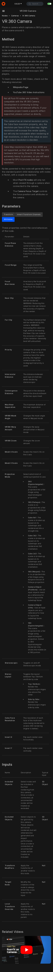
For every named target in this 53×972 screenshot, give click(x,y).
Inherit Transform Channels (29, 214)
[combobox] (34, 4)
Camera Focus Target (28, 191)
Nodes (5, 16)
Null (43, 865)
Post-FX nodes (26, 180)
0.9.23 (18, 4)
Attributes (8, 219)
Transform (8, 214)
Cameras (15, 16)
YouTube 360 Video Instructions (28, 92)
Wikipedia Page (20, 87)
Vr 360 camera (28, 16)
